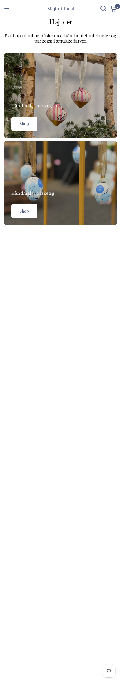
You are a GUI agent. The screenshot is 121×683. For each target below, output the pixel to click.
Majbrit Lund (60, 8)
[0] (112, 8)
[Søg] (103, 8)
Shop (24, 123)
